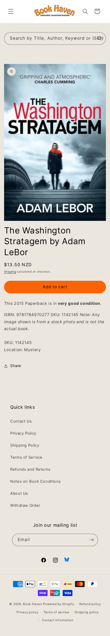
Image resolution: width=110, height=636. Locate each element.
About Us (19, 493)
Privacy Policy (23, 433)
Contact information (57, 620)
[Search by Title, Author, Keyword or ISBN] (100, 38)
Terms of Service (26, 457)
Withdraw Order (25, 505)
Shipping (10, 271)
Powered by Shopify (58, 604)
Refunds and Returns (30, 469)
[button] (11, 11)
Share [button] (15, 365)
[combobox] (55, 39)
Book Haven (32, 604)
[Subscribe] (91, 540)
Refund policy (90, 604)
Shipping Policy (24, 445)
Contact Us (21, 421)
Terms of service (56, 612)
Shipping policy (86, 612)
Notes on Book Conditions (35, 481)
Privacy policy (27, 612)
